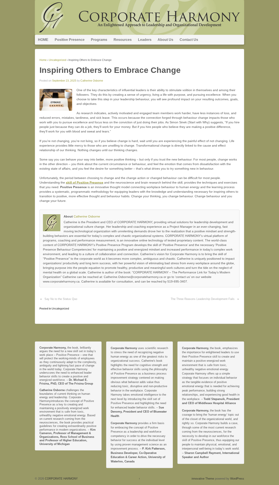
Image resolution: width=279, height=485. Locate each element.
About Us (165, 40)
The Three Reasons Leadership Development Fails (203, 299)
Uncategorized (57, 60)
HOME (43, 40)
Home (43, 60)
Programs (99, 40)
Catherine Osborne (91, 80)
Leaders (144, 40)
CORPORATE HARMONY (61, 478)
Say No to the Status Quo (60, 299)
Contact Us (189, 40)
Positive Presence (70, 40)
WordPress (237, 478)
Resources (123, 40)
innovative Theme (203, 478)
